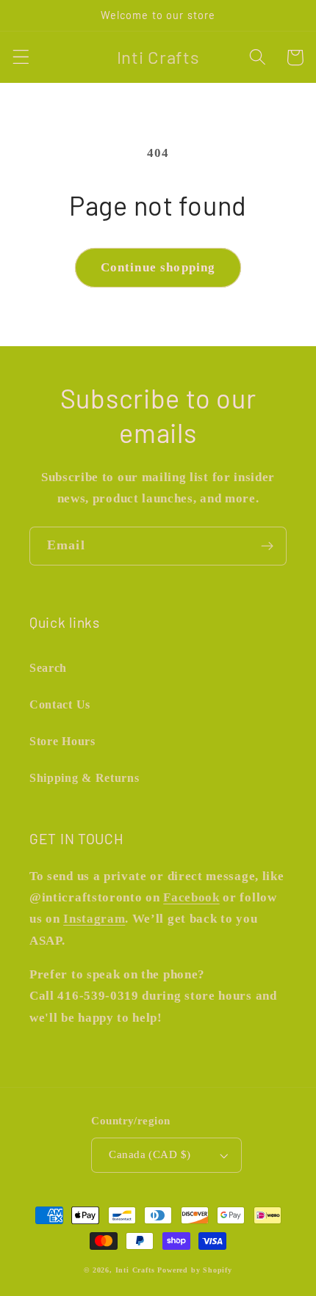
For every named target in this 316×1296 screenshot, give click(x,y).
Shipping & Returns (84, 778)
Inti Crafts (135, 1270)
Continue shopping (158, 267)
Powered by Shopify (194, 1270)
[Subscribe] (267, 546)
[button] (21, 57)
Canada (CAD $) (149, 1154)
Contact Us (59, 704)
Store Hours (62, 741)
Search (48, 668)
